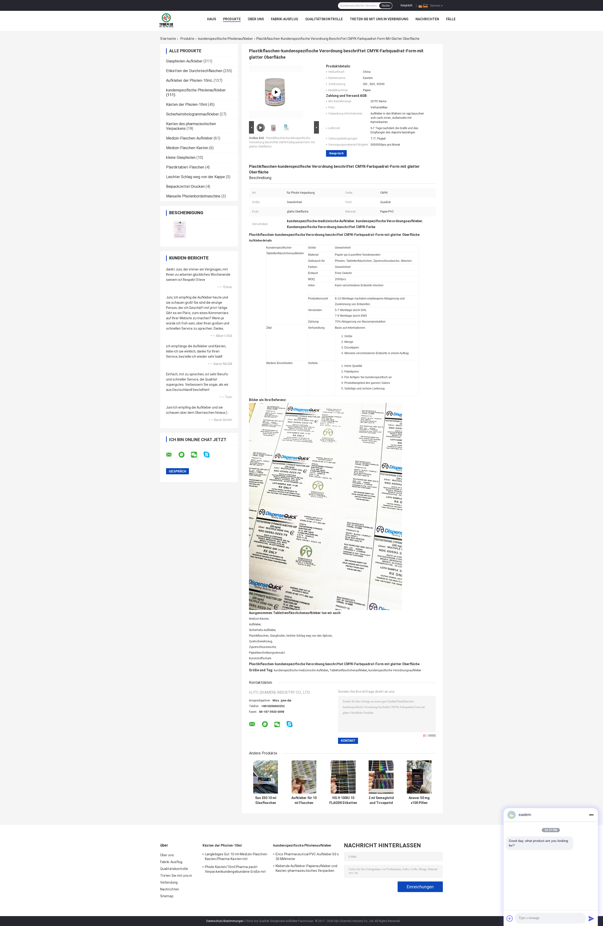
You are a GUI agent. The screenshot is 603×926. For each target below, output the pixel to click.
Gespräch (406, 5)
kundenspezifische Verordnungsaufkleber (394, 670)
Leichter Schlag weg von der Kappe (195, 177)
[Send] (591, 918)
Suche (386, 5)
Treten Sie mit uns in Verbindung (379, 19)
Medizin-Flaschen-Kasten (187, 148)
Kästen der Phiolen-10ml (186, 104)
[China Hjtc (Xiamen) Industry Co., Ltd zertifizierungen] (179, 229)
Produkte (232, 19)
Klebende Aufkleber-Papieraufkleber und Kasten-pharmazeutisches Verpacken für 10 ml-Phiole (306, 869)
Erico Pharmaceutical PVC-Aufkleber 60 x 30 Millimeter (307, 856)
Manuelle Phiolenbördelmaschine (193, 196)
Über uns (256, 19)
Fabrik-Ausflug (284, 19)
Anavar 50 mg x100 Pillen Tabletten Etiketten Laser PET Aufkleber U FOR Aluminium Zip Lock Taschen (419, 800)
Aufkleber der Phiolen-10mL (189, 80)
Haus (211, 19)
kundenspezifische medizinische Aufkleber (301, 670)
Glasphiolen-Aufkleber (184, 61)
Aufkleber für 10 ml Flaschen (304, 800)
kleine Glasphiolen (181, 157)
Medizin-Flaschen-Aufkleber (189, 138)
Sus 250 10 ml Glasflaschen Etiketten (265, 800)
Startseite (168, 39)
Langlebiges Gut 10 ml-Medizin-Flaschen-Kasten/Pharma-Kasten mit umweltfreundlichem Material (236, 857)
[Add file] (509, 918)
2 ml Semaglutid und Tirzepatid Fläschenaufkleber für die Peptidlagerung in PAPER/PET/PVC (381, 800)
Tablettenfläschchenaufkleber (348, 670)
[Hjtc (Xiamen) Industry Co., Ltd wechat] (197, 454)
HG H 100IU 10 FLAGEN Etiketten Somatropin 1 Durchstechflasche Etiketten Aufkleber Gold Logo (343, 800)
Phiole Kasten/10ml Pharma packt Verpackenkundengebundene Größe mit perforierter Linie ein (235, 870)
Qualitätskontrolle (324, 19)
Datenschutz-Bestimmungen (224, 921)
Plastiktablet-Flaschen (185, 167)
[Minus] (591, 815)
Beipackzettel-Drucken (185, 186)
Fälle (451, 19)
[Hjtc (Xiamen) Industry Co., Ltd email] (172, 454)
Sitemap (166, 896)
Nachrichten (427, 19)
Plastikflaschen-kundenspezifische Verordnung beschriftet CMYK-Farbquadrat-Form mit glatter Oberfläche (282, 142)
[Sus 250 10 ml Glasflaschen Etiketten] (265, 777)
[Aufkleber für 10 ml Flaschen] (304, 777)
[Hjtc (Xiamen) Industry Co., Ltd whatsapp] (184, 454)
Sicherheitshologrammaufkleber (192, 114)
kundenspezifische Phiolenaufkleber (225, 39)
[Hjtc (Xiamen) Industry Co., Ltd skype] (210, 454)
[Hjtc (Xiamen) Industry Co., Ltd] (166, 20)
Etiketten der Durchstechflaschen (194, 71)
